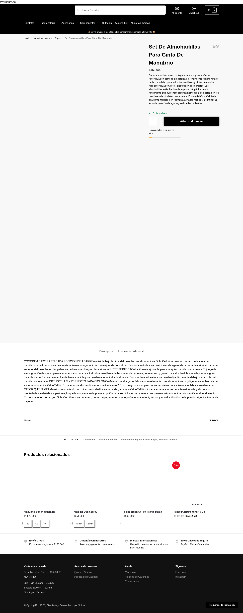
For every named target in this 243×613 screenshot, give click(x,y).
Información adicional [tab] (131, 351)
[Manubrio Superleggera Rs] (46, 484)
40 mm (78, 523)
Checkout (194, 13)
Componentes (126, 439)
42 (36, 523)
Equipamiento (142, 439)
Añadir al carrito (191, 121)
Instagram (180, 576)
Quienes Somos (83, 572)
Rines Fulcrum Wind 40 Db (189, 511)
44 (45, 523)
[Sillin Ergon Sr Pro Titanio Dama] (146, 484)
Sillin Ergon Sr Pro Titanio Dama (143, 511)
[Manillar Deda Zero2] (96, 484)
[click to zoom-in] (82, 101)
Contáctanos (132, 581)
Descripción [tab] (106, 351)
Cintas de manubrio (107, 439)
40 (28, 523)
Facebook (180, 572)
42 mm (89, 523)
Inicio (27, 38)
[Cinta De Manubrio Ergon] (214, 46)
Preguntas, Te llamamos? (222, 605)
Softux (81, 605)
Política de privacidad (86, 576)
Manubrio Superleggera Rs (39, 511)
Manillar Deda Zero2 (85, 511)
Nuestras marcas (43, 38)
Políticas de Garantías (137, 576)
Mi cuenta (177, 13)
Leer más (196, 523)
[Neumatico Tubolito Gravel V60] (217, 46)
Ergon (58, 38)
